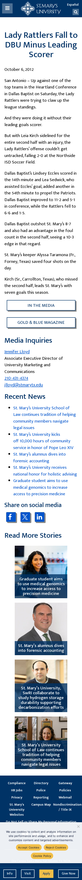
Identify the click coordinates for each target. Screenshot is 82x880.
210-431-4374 (16, 378)
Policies (65, 790)
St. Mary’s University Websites (16, 809)
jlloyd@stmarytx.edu (23, 385)
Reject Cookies (56, 847)
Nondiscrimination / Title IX (65, 807)
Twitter (25, 517)
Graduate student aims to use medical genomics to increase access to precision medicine (40, 487)
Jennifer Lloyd (17, 351)
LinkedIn (40, 517)
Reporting (41, 797)
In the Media (41, 305)
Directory (41, 783)
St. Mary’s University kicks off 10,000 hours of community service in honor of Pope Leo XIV (43, 441)
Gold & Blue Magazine (41, 322)
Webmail (65, 797)
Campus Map (41, 804)
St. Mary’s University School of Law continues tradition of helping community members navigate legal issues (44, 418)
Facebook (11, 517)
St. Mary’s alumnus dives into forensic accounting (39, 458)
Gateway (65, 783)
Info (10, 873)
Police (41, 790)
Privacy (16, 797)
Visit (27, 873)
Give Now (68, 873)
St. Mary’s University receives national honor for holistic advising (45, 471)
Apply (46, 873)
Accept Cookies (29, 847)
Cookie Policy (42, 856)
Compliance (17, 783)
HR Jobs (16, 790)
